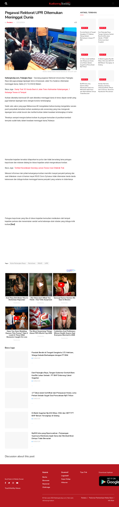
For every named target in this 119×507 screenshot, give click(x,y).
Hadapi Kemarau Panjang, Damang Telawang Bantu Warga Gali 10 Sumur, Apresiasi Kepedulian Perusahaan (106, 87)
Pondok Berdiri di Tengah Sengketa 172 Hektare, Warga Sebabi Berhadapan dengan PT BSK (53, 353)
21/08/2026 (36, 358)
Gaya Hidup (65, 479)
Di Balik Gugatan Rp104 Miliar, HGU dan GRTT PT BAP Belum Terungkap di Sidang (53, 414)
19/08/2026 (36, 419)
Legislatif (65, 476)
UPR (46, 263)
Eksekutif (64, 472)
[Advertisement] (41, 141)
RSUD (40, 263)
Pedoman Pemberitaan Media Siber (101, 498)
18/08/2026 (36, 441)
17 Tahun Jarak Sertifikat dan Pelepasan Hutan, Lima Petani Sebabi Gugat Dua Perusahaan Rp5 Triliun (54, 394)
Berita (84, 28)
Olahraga (46, 487)
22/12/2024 (20, 22)
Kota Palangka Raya (18, 263)
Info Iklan (111, 501)
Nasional (45, 484)
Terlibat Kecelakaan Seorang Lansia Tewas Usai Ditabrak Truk (39, 168)
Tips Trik (83, 472)
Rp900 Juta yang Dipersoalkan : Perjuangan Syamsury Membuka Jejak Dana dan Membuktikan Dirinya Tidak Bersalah (53, 436)
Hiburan (64, 482)
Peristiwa (31, 263)
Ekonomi (45, 480)
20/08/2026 (36, 381)
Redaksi (10, 22)
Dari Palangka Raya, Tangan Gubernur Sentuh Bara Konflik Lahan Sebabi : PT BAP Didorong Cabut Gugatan (53, 375)
